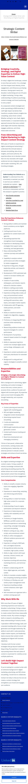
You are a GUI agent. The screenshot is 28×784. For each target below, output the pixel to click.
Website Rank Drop (12, 210)
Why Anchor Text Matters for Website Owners (11, 743)
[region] (14, 774)
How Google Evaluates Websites (9, 720)
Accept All (14, 777)
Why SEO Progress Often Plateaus (9, 728)
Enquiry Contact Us (6, 700)
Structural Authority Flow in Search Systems (11, 723)
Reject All (14, 781)
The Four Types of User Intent (8, 751)
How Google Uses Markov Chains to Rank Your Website (13, 733)
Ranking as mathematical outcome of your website (12, 746)
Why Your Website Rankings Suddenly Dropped (11, 725)
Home (13, 14)
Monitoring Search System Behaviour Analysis (11, 748)
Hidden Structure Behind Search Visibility (10, 730)
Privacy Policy (5, 712)
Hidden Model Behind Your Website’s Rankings (11, 735)
